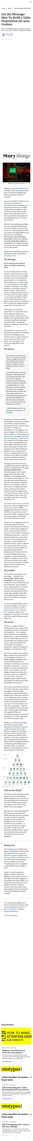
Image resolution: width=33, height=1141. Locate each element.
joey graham (16, 183)
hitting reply (18, 832)
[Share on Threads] (8, 39)
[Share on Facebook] (2, 39)
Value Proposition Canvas (15, 689)
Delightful (13, 851)
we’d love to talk (9, 256)
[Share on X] (5, 39)
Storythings (20, 190)
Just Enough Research (17, 876)
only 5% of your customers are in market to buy (15, 610)
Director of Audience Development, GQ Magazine (16, 410)
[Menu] (31, 2)
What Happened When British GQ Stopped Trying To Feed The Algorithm (16, 436)
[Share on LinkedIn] (11, 39)
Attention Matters (19, 188)
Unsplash (23, 183)
